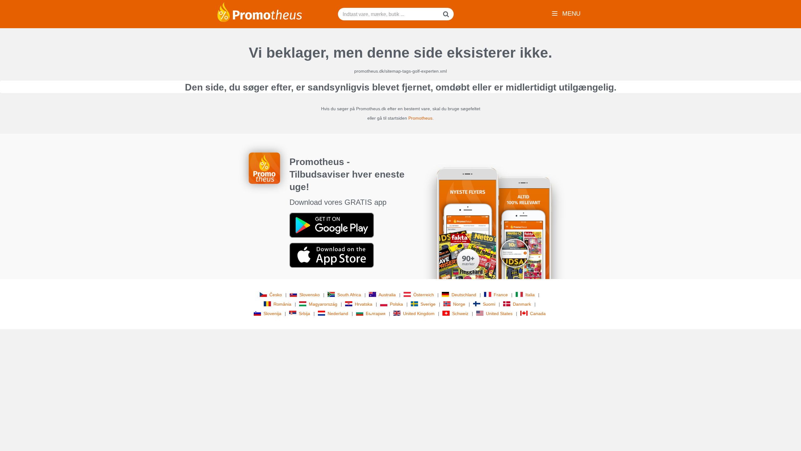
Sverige (428, 304)
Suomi (489, 304)
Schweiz (460, 313)
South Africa (349, 294)
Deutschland (464, 294)
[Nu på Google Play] (331, 224)
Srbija (304, 313)
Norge (459, 304)
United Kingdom (419, 313)
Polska (396, 304)
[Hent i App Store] (331, 254)
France (501, 294)
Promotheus (420, 118)
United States (499, 313)
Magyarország (323, 304)
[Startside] (259, 11)
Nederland (338, 313)
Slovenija (272, 313)
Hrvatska (363, 304)
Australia (387, 294)
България (375, 313)
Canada (538, 313)
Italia (530, 294)
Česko (275, 294)
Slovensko (309, 294)
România (282, 304)
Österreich (423, 294)
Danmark (522, 304)
